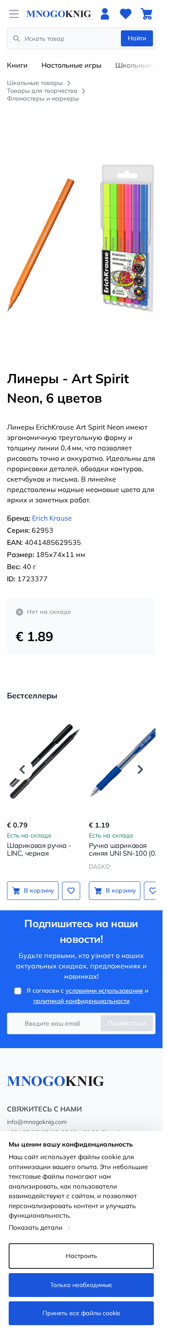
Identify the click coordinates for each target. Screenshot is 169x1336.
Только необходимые (81, 1285)
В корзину (37, 881)
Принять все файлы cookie (81, 1313)
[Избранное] (125, 13)
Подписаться (126, 1013)
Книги (17, 65)
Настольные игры (71, 65)
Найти (137, 38)
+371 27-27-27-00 (32, 1123)
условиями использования (104, 981)
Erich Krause (52, 508)
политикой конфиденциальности (81, 991)
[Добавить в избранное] (68, 881)
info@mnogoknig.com (37, 1112)
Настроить (81, 1256)
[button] (22, 759)
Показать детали (35, 1227)
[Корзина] (146, 13)
